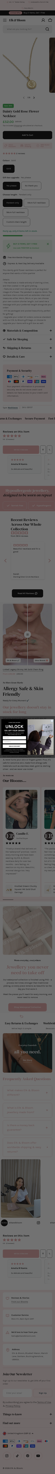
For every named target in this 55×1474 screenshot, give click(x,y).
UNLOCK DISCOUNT (14, 746)
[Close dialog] (52, 721)
